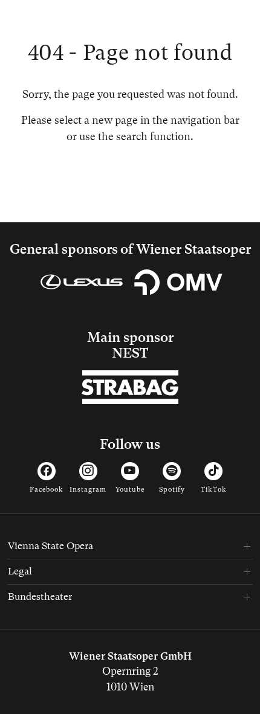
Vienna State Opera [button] (50, 546)
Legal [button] (20, 571)
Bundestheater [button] (40, 596)
